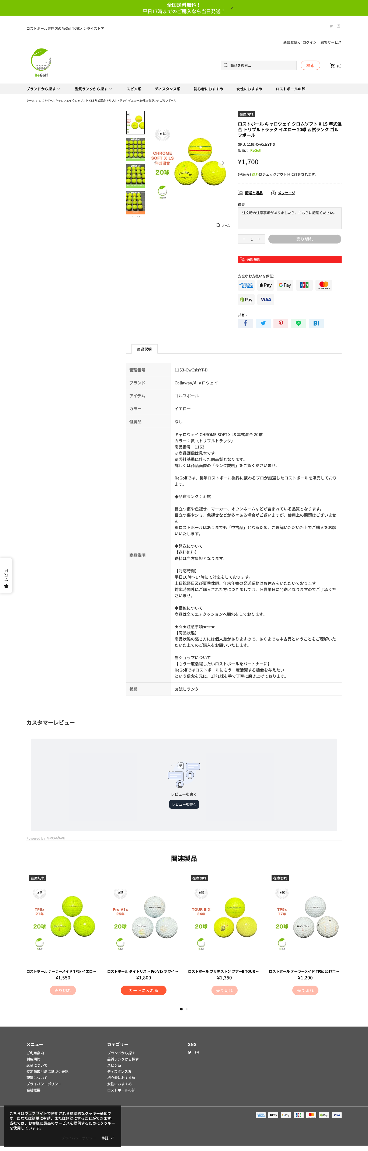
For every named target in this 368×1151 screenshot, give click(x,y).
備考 (241, 204)
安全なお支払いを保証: (256, 276)
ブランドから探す (121, 1053)
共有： (243, 314)
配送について (36, 1077)
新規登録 (290, 42)
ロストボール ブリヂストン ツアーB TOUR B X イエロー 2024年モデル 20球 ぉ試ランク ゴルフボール (224, 971)
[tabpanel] (62, 939)
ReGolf (40, 65)
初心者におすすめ (121, 1077)
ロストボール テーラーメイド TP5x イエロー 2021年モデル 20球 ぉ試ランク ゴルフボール (62, 971)
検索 (310, 65)
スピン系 (114, 1065)
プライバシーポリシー (43, 1084)
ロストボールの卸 (121, 1090)
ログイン (310, 42)
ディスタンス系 (119, 1071)
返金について (36, 1065)
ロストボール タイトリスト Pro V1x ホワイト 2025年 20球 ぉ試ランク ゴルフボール (143, 971)
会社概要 (33, 1090)
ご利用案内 (35, 1053)
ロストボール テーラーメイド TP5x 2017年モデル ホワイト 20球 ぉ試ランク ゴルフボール (305, 971)
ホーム (30, 100)
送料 (255, 174)
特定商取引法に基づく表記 (47, 1071)
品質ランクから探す (123, 1059)
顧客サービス (331, 42)
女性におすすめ (119, 1084)
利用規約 (33, 1059)
